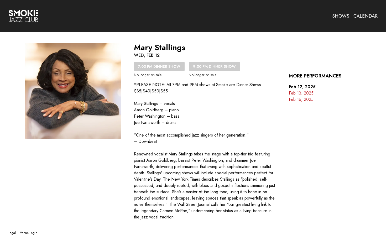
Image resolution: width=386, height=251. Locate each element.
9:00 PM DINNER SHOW (214, 66)
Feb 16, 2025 (301, 99)
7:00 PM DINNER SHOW (159, 66)
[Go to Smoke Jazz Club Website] (23, 16)
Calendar (365, 16)
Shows (340, 16)
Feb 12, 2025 (302, 87)
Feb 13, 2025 (301, 93)
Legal (12, 233)
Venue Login (28, 233)
